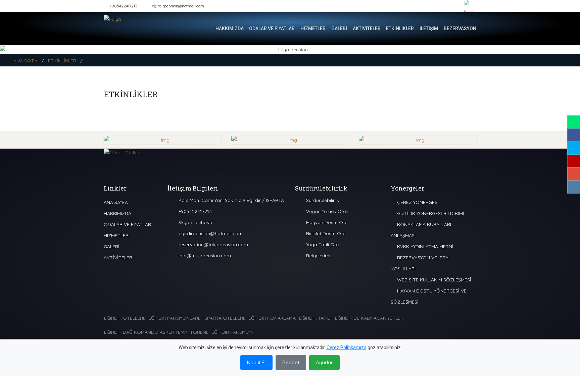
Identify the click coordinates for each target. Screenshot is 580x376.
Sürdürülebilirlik (322, 200)
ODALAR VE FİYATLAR (272, 28)
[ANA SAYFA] (204, 28)
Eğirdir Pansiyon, (232, 332)
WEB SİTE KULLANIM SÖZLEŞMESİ (433, 280)
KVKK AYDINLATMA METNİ (424, 247)
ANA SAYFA (25, 61)
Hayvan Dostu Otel (327, 222)
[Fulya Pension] (130, 27)
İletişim (429, 28)
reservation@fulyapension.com (213, 244)
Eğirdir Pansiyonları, (174, 318)
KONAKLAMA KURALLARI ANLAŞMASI (421, 229)
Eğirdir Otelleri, (124, 318)
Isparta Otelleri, (224, 318)
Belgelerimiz (319, 256)
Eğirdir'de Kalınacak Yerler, (369, 318)
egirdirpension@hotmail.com (178, 5)
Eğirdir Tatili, (315, 318)
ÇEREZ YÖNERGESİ (417, 202)
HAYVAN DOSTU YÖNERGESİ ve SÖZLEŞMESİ (429, 296)
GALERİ (339, 28)
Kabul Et (256, 362)
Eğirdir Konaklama (272, 318)
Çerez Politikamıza (347, 347)
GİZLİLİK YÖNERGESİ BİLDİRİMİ (430, 213)
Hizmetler (313, 28)
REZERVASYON (460, 28)
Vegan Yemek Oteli (327, 211)
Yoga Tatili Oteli (323, 244)
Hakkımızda (229, 28)
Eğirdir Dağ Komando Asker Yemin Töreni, (156, 332)
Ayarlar (324, 362)
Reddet (290, 362)
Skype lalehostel (196, 222)
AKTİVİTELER (367, 28)
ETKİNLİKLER (400, 28)
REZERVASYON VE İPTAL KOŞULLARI (421, 263)
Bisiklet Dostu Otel (326, 233)
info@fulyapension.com (205, 256)
